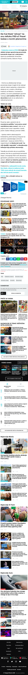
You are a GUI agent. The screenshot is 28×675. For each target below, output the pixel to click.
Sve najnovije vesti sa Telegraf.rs (14, 430)
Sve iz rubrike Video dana (14, 378)
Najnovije (7, 437)
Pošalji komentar (16, 293)
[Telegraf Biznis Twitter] (12, 661)
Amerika (12, 280)
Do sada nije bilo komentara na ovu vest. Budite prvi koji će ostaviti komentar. (13, 289)
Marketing (8, 666)
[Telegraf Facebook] (7, 661)
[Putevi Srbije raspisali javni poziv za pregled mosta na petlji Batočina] (6, 468)
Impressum (14, 666)
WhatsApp (23, 264)
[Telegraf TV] (20, 661)
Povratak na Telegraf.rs (5, 2)
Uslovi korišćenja (22, 666)
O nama (3, 666)
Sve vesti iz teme (14, 356)
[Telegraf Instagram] (16, 661)
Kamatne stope (19, 276)
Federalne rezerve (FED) (9, 50)
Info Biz (2, 31)
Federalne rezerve (9, 276)
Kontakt (19, 669)
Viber (2, 266)
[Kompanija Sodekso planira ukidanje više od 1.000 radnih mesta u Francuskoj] (14, 446)
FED (2, 276)
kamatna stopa (5, 280)
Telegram (7, 266)
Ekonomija (19, 280)
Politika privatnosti (11, 669)
